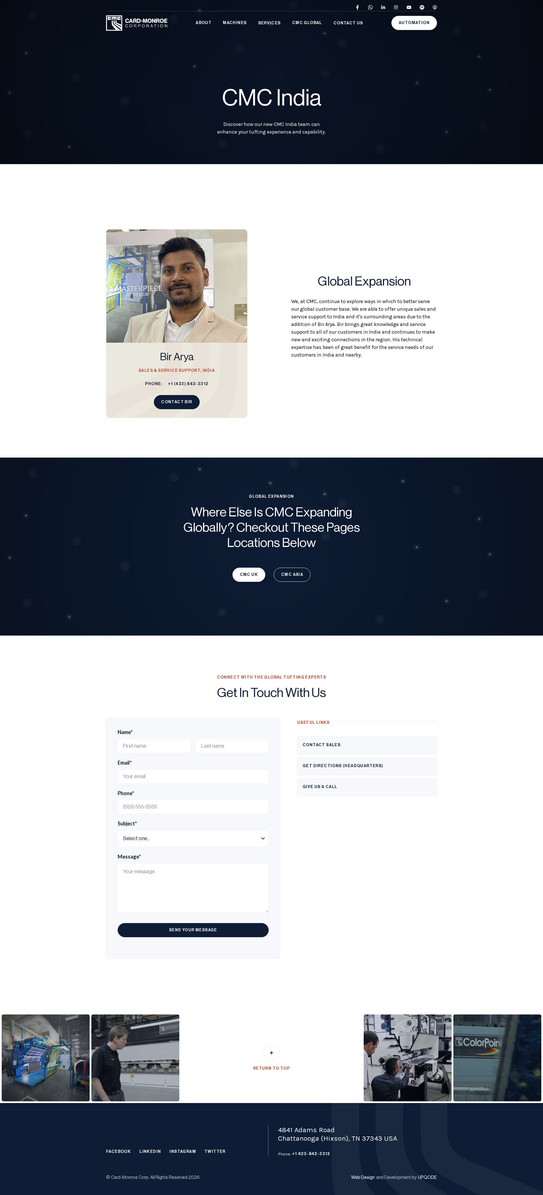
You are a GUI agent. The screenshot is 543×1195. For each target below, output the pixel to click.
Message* (129, 857)
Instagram (182, 1152)
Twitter (215, 1152)
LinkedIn (150, 1152)
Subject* (127, 824)
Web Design (363, 1177)
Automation (414, 23)
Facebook (118, 1152)
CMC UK (249, 575)
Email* (125, 763)
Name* (125, 732)
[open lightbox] (46, 1057)
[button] (203, 23)
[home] (136, 23)
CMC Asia (292, 575)
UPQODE (427, 1177)
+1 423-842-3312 (311, 1154)
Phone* (126, 793)
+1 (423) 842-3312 (188, 384)
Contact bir (176, 402)
